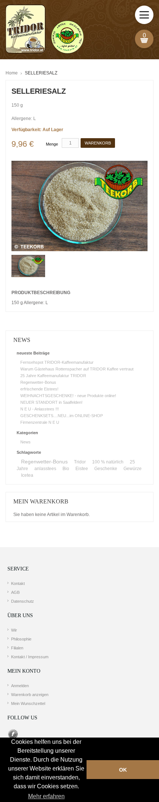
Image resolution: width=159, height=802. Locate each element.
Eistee (81, 468)
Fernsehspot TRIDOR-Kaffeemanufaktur (57, 362)
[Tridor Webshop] (44, 29)
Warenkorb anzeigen (29, 694)
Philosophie (21, 639)
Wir (14, 630)
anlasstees (45, 468)
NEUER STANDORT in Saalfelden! (51, 402)
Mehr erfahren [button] (46, 796)
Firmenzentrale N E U (39, 422)
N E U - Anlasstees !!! (39, 409)
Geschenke (105, 468)
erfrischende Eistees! (39, 389)
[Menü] (144, 15)
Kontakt (18, 583)
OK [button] (123, 770)
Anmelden (20, 685)
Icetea (27, 475)
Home (12, 73)
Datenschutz (22, 601)
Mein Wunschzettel (28, 703)
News (25, 442)
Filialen (17, 648)
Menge (52, 144)
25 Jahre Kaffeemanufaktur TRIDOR (53, 375)
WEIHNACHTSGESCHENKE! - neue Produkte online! (68, 395)
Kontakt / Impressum (29, 657)
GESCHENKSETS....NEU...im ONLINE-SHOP (61, 415)
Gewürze (133, 468)
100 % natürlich (108, 462)
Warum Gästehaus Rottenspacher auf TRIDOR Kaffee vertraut (76, 369)
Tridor (80, 462)
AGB (15, 592)
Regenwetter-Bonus (38, 382)
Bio (65, 468)
